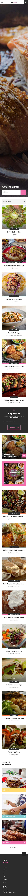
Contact (4, 882)
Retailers (5, 879)
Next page (13, 847)
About (4, 876)
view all (24, 763)
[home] (14, 2)
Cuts (4, 872)
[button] (2, 2)
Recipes (4, 867)
